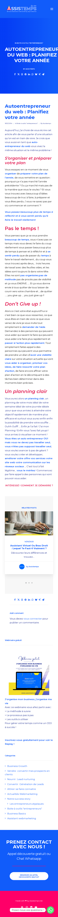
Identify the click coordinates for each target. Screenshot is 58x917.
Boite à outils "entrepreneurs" (30, 43)
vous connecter (33, 618)
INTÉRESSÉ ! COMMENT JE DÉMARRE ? (29, 485)
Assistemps (30, 69)
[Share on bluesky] (36, 74)
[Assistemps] (21, 9)
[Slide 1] (26, 583)
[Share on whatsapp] (32, 74)
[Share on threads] (22, 74)
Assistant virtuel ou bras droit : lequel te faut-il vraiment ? (29, 547)
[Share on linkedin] (29, 74)
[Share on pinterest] (25, 74)
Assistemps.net (36, 901)
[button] (52, 9)
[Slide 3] (31, 583)
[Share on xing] (39, 74)
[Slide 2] (29, 583)
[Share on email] (43, 74)
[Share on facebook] (15, 74)
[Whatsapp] (50, 910)
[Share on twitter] (18, 74)
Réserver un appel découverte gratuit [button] (29, 876)
